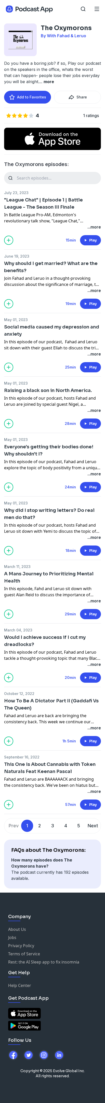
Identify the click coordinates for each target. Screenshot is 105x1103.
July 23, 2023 (16, 193)
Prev (14, 825)
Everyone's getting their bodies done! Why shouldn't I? (48, 450)
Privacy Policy (21, 945)
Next (93, 825)
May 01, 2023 (16, 320)
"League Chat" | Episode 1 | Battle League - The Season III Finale (43, 203)
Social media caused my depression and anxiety (51, 330)
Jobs (12, 937)
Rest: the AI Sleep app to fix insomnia (43, 962)
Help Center (19, 985)
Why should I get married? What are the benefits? (51, 267)
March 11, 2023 (17, 566)
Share (81, 97)
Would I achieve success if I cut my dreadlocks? (45, 641)
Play (93, 240)
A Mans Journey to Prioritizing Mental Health (49, 577)
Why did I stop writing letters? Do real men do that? (49, 514)
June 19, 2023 (16, 256)
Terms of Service (24, 954)
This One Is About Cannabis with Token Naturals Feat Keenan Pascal (50, 768)
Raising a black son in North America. (48, 390)
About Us (17, 929)
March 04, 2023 (18, 630)
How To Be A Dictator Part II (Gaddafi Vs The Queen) (51, 704)
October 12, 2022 (19, 693)
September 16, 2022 (22, 757)
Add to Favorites (31, 97)
